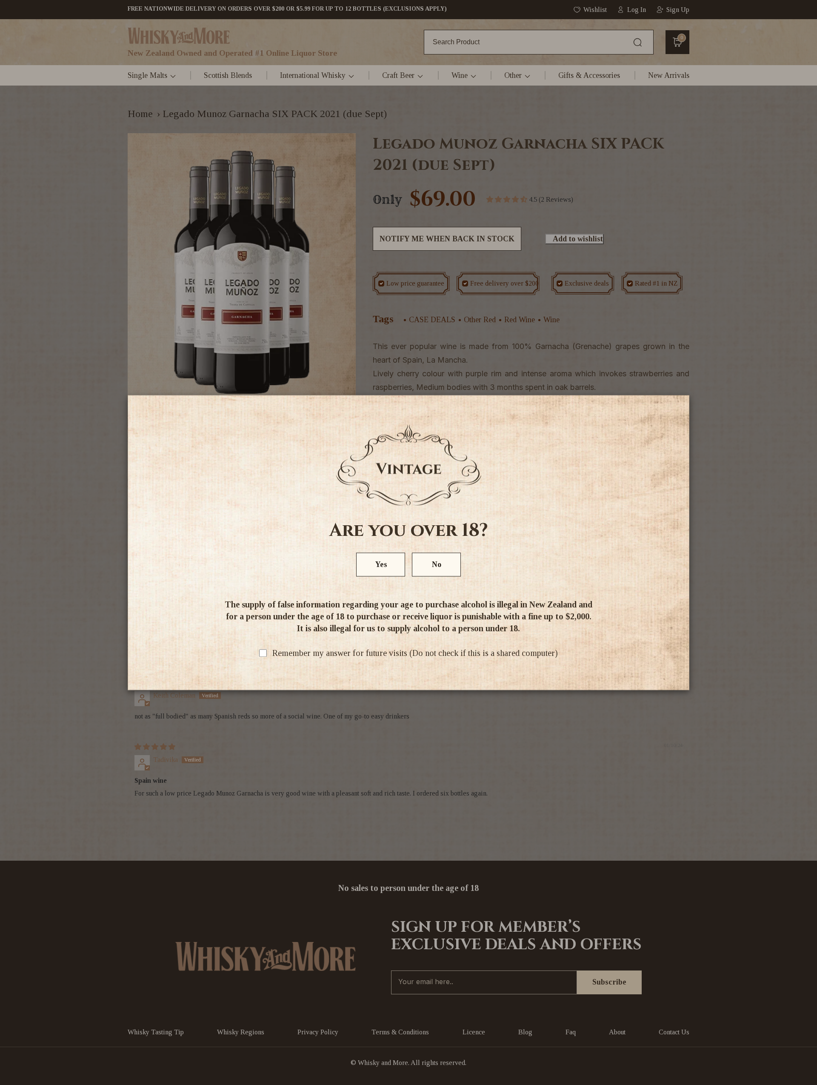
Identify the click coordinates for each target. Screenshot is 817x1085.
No (436, 564)
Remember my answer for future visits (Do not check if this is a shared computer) (415, 653)
